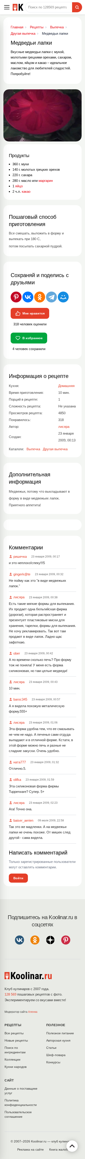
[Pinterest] (16, 297)
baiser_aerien (23, 820)
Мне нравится (33, 313)
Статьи (51, 1047)
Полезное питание (60, 1033)
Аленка (32, 1011)
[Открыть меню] (7, 7)
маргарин (46, 181)
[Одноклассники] (39, 297)
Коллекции (12, 1059)
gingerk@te (21, 574)
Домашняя (66, 386)
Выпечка (33, 449)
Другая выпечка (55, 449)
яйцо (19, 186)
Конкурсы (53, 1062)
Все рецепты (14, 1033)
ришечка (20, 556)
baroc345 (20, 699)
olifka (17, 780)
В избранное (32, 338)
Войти (18, 878)
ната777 (19, 762)
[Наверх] (72, 1146)
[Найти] (77, 7)
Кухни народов (16, 1067)
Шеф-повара (56, 1055)
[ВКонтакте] (27, 297)
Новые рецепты (16, 1040)
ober (16, 653)
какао (26, 191)
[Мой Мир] (63, 297)
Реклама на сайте (30, 1149)
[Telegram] (51, 297)
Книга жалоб (58, 1149)
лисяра (18, 597)
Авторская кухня (58, 1040)
